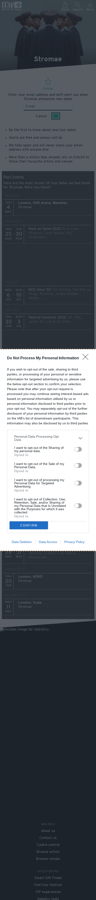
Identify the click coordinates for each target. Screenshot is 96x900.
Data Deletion (22, 542)
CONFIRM (29, 525)
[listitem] (48, 438)
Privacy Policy (74, 542)
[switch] (78, 449)
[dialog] (48, 450)
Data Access (48, 542)
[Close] (86, 358)
